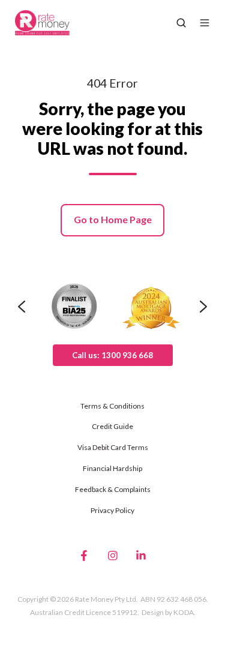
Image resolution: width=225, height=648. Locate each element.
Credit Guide (112, 426)
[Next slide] (203, 306)
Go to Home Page (113, 219)
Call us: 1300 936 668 (112, 355)
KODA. (184, 612)
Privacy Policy (112, 510)
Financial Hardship (112, 468)
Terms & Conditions (112, 405)
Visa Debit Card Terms (112, 447)
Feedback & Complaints (113, 489)
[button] (181, 23)
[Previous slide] (21, 306)
